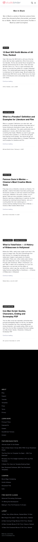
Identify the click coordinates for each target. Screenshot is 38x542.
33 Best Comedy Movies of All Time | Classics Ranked (18, 524)
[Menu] (35, 3)
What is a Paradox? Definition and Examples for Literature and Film (19, 118)
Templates (5, 402)
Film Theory (8, 240)
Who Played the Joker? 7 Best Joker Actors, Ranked (17, 517)
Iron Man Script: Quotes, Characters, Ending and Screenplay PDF (14, 313)
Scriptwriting (8, 112)
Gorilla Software (6, 482)
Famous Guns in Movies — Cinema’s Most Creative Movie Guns (17, 182)
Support (4, 396)
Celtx (3, 489)
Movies (6, 47)
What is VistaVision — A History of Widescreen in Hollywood (18, 246)
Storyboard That (6, 485)
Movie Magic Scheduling (9, 479)
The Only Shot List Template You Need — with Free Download (17, 454)
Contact (4, 435)
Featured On (5, 425)
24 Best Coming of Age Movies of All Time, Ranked (17, 521)
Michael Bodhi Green (8, 149)
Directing (7, 174)
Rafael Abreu (6, 281)
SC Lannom (6, 340)
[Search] (32, 3)
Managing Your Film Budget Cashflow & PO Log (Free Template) (17, 460)
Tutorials (4, 399)
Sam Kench (6, 214)
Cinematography (20, 240)
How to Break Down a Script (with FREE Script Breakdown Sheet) (19, 449)
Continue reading (7, 81)
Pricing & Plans (6, 422)
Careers (4, 428)
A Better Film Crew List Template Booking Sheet (16, 464)
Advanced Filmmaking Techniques (11, 498)
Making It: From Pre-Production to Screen (14, 505)
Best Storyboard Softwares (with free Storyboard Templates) (16, 468)
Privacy (4, 412)
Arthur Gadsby (7, 86)
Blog (3, 393)
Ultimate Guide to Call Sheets (10, 444)
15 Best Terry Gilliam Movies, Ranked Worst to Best (17, 514)
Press (3, 406)
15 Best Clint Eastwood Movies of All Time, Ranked (17, 527)
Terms (3, 409)
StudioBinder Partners (8, 432)
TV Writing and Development (10, 501)
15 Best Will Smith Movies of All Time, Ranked (18, 53)
